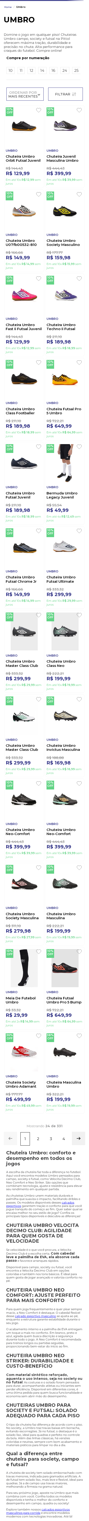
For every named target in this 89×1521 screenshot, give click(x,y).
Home (8, 47)
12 (31, 110)
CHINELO (53, 34)
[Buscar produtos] (77, 24)
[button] (43, 98)
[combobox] (44, 24)
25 (76, 110)
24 (64, 110)
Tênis (36, 34)
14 (42, 110)
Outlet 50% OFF (15, 34)
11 (21, 110)
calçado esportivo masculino (35, 1411)
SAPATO (73, 34)
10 (11, 110)
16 (53, 110)
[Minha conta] (55, 10)
